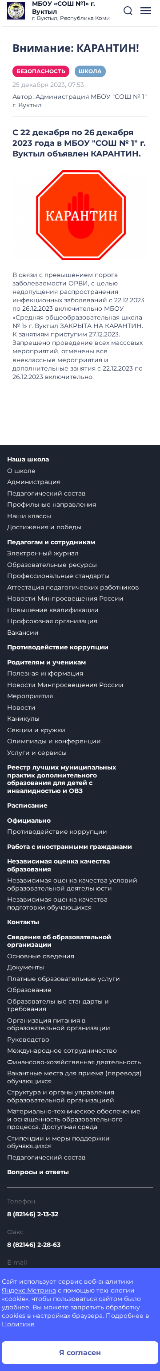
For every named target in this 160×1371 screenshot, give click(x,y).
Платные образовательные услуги (63, 979)
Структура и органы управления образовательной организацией (60, 1096)
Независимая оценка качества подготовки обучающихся (57, 903)
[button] (128, 10)
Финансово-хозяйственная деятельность (74, 1062)
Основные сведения (40, 956)
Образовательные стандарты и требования (58, 1005)
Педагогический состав (46, 493)
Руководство (28, 1039)
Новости (21, 707)
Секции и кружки (36, 730)
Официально (29, 820)
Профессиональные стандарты (58, 576)
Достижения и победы (44, 527)
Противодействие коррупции (57, 647)
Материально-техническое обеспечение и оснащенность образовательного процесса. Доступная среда (73, 1119)
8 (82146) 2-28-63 (33, 1245)
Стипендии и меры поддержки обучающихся (58, 1142)
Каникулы (23, 719)
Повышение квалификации (53, 610)
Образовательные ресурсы (52, 565)
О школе (21, 471)
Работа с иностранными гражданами (69, 847)
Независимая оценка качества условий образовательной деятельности (72, 884)
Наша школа (28, 459)
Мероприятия (30, 696)
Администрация (33, 482)
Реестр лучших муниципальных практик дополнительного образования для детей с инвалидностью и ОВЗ (61, 779)
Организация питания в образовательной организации (58, 1024)
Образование (29, 990)
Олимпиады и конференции (54, 741)
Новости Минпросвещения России (65, 598)
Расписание (27, 805)
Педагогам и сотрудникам (51, 542)
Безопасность (40, 71)
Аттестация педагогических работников (73, 587)
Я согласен (80, 1352)
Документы (25, 967)
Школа (90, 71)
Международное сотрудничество (62, 1051)
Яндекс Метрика (29, 1290)
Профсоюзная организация (52, 621)
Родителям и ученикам (46, 662)
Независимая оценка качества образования (58, 865)
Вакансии (23, 633)
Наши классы (29, 516)
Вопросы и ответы (38, 1172)
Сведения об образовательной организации (59, 941)
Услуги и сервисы (37, 753)
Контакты (23, 922)
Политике (18, 1324)
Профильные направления (51, 504)
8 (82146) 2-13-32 (32, 1214)
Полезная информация (45, 673)
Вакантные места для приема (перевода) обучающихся (74, 1077)
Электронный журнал (43, 553)
